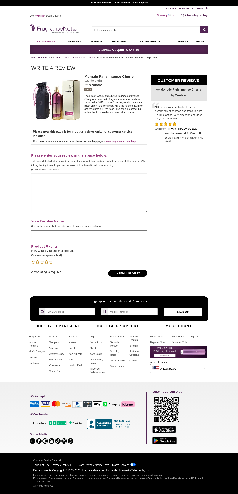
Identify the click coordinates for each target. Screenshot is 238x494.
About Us (95, 348)
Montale (57, 57)
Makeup (96, 41)
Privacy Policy (60, 464)
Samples (54, 342)
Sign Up (183, 311)
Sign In (170, 8)
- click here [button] (119, 50)
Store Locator (117, 366)
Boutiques (34, 363)
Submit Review (128, 273)
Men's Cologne (37, 351)
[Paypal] (77, 404)
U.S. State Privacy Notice (87, 464)
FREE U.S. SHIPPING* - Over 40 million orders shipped (119, 2)
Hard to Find (75, 365)
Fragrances (46, 41)
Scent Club (55, 371)
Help (200, 8)
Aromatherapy (56, 353)
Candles (73, 348)
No (200, 133)
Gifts (200, 41)
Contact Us (96, 342)
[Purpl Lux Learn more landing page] (178, 353)
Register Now (157, 342)
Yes (193, 133)
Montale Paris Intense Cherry (79, 57)
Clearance (54, 365)
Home (33, 57)
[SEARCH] (204, 29)
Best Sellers (55, 359)
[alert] (166, 15)
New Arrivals (75, 353)
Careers (133, 360)
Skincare (74, 41)
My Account (156, 336)
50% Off (53, 336)
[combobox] (150, 29)
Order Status (185, 8)
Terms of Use (41, 464)
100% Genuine (118, 360)
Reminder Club (179, 342)
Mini (71, 359)
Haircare (119, 41)
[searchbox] (146, 29)
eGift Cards (96, 353)
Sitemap (133, 345)
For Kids (73, 336)
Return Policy (117, 336)
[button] (33, 440)
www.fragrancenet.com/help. (121, 141)
